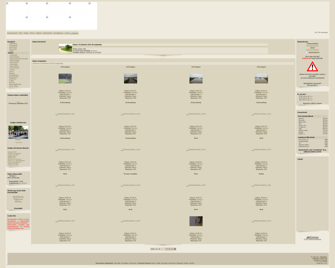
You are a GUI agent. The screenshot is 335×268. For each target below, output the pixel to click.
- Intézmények (14, 57)
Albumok (36, 63)
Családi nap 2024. (13, 165)
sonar (325, 263)
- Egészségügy (14, 61)
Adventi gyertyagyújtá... (15, 153)
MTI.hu (18, 201)
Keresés (12, 82)
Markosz (94, 51)
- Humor (12, 70)
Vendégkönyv (14, 75)
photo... (311, 96)
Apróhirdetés (13, 77)
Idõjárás (12, 73)
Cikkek (11, 51)
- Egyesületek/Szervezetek (18, 59)
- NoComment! (14, 68)
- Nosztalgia (13, 64)
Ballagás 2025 (12, 156)
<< (162, 249)
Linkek (11, 81)
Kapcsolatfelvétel (15, 84)
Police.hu (18, 199)
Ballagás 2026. (12, 152)
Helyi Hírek (13, 47)
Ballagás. (18, 139)
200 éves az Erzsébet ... (15, 159)
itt (317, 85)
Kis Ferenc (23, 183)
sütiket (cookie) (23, 219)
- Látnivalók (13, 55)
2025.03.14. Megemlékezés (16, 160)
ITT (21, 227)
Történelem (13, 44)
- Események (13, 62)
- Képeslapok (13, 66)
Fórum (11, 71)
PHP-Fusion (319, 261)
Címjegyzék (13, 45)
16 (169, 249)
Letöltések (12, 79)
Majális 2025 (11, 157)
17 (172, 249)
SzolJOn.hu (18, 197)
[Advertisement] (317, 12)
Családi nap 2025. (13, 155)
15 (167, 249)
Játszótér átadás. (13, 163)
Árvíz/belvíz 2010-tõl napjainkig (52, 63)
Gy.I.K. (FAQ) (13, 86)
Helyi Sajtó (13, 49)
